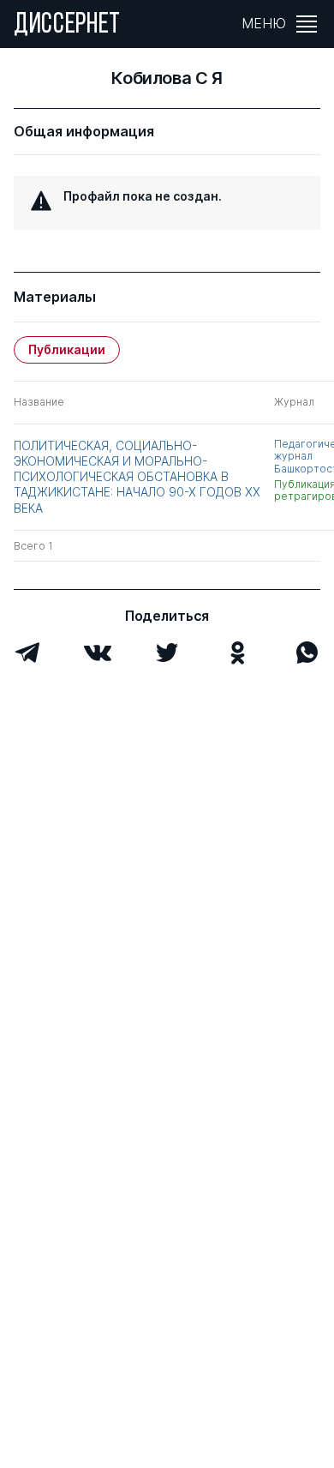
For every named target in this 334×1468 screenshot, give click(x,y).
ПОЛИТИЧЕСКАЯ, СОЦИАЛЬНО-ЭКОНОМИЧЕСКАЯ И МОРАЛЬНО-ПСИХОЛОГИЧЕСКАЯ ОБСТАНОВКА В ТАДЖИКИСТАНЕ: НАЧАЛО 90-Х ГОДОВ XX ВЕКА (137, 476)
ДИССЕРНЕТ (67, 25)
